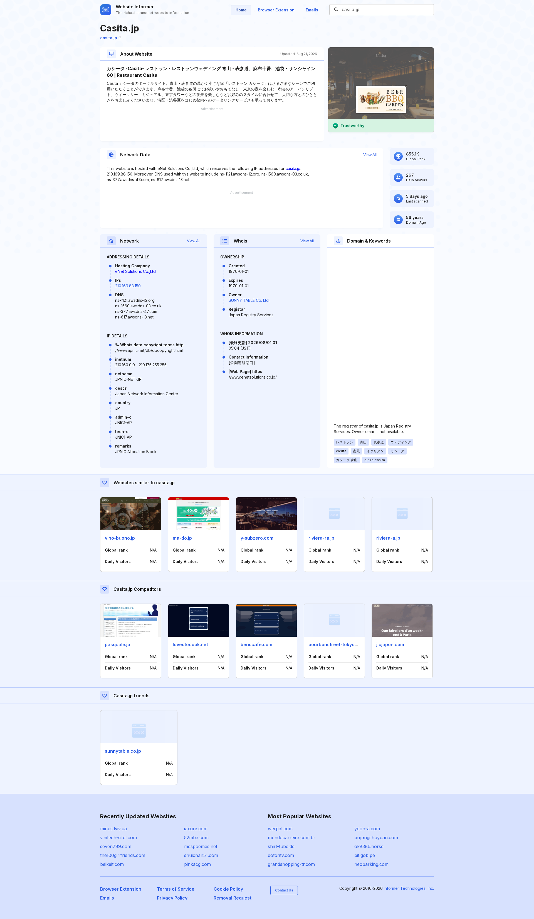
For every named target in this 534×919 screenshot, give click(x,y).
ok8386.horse (369, 846)
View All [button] (370, 154)
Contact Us (284, 890)
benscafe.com (256, 644)
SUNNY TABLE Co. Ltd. (249, 300)
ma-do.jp (182, 538)
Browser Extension (276, 10)
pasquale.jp (117, 644)
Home (241, 10)
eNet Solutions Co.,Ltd (135, 271)
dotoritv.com (281, 855)
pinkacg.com (197, 864)
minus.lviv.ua (113, 828)
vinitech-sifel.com (118, 837)
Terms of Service (175, 889)
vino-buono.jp (120, 538)
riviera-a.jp (388, 538)
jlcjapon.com (390, 644)
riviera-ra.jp (321, 538)
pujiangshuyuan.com (376, 837)
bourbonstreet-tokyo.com (336, 644)
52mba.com (196, 837)
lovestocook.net (190, 644)
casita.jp (108, 37)
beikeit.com (112, 864)
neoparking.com (371, 864)
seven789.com (115, 846)
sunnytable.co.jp (123, 751)
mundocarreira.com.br (291, 837)
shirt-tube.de (281, 846)
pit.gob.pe (364, 855)
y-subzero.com (257, 538)
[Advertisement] (212, 124)
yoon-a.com (367, 828)
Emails (312, 10)
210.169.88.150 (128, 285)
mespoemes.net (200, 846)
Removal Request (232, 898)
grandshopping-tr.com (291, 864)
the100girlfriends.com (122, 855)
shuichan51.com (201, 855)
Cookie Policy (228, 889)
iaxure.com (195, 828)
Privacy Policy (172, 898)
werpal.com (280, 828)
